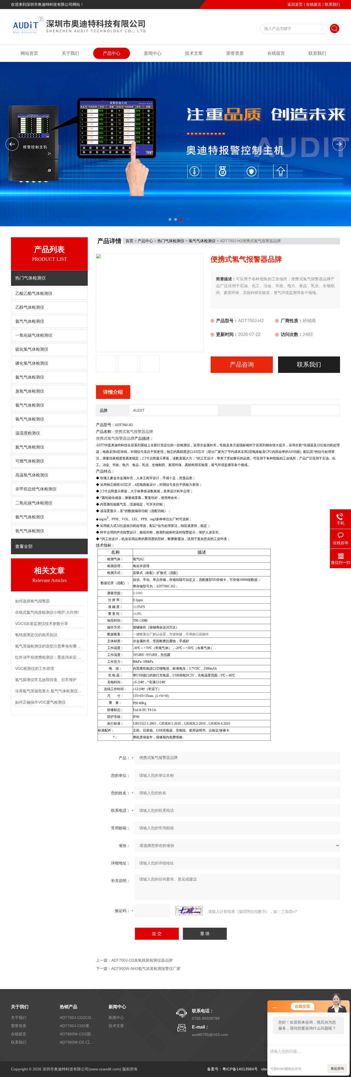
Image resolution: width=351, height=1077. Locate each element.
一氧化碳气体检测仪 (33, 335)
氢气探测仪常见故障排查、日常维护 (46, 680)
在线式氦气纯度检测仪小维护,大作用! (47, 612)
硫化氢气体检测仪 (31, 349)
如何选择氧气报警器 (32, 601)
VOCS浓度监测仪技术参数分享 (41, 623)
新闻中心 (153, 53)
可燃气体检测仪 (29, 461)
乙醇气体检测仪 (29, 307)
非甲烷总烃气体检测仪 (35, 489)
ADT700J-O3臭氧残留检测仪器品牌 (141, 960)
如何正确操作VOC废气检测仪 (40, 702)
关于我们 (70, 53)
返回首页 (295, 4)
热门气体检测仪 (170, 241)
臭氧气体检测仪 (29, 391)
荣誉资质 (235, 53)
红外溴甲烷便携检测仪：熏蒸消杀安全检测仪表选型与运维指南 (49, 657)
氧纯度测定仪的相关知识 (36, 635)
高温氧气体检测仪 (31, 475)
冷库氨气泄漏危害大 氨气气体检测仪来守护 (49, 691)
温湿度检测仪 (27, 433)
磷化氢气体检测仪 (31, 363)
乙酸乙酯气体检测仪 (33, 293)
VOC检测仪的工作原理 (34, 668)
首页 (129, 241)
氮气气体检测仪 (29, 377)
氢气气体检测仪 (29, 419)
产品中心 (111, 53)
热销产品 (68, 1006)
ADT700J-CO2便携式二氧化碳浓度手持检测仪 (77, 1026)
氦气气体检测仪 (29, 447)
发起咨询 (337, 1068)
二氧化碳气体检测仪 (33, 503)
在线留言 (313, 4)
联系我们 (332, 4)
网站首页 (29, 53)
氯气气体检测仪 (29, 405)
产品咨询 (242, 364)
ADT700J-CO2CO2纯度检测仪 (77, 1017)
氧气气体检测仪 (29, 531)
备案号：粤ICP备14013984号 (232, 1069)
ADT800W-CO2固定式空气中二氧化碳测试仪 (77, 1034)
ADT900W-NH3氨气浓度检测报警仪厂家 (145, 968)
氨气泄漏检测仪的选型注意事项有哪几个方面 (49, 646)
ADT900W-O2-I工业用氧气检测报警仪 (77, 1042)
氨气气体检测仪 (29, 517)
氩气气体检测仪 (29, 321)
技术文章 (194, 53)
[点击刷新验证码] (189, 910)
